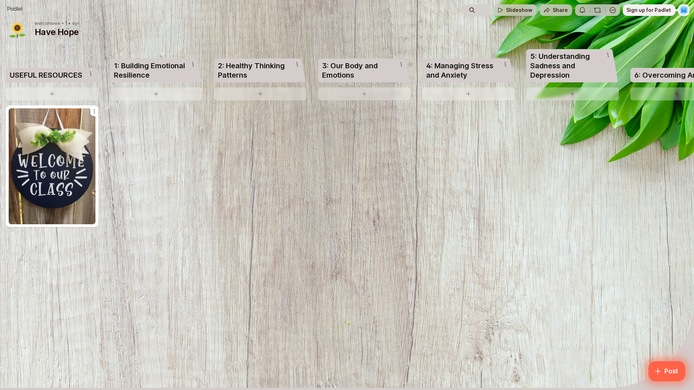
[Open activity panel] (582, 10)
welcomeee (47, 23)
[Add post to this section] (52, 93)
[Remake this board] (597, 10)
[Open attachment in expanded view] (52, 166)
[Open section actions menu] (91, 73)
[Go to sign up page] (684, 10)
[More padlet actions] (612, 10)
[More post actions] (94, 111)
